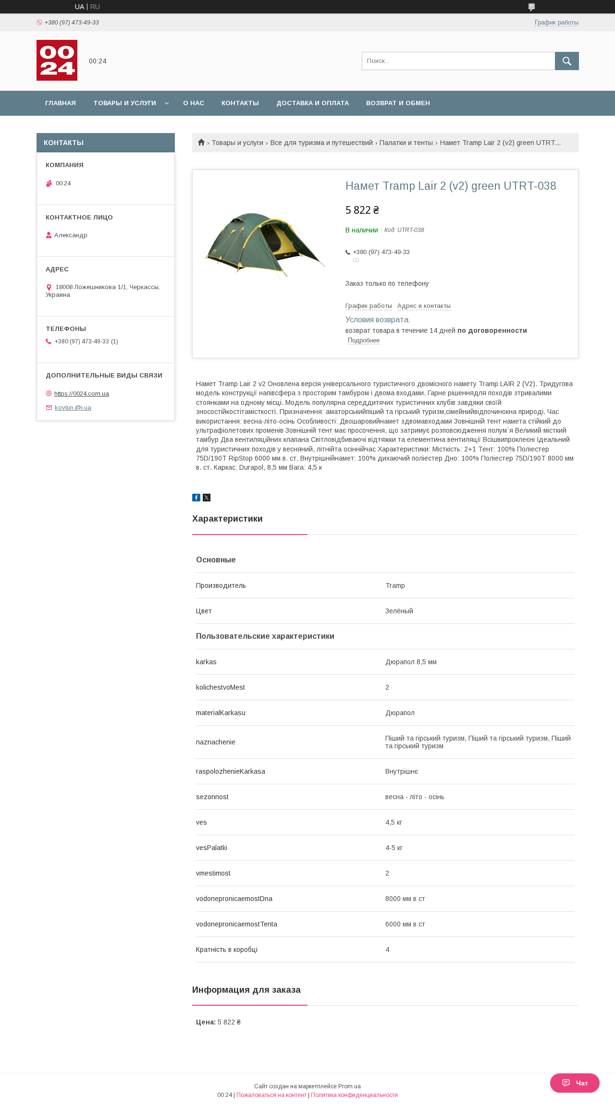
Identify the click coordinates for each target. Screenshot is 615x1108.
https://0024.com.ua (81, 393)
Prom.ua (349, 1086)
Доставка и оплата (312, 103)
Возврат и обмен (398, 103)
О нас (193, 103)
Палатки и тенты (406, 142)
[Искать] (567, 61)
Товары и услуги (124, 103)
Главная (60, 103)
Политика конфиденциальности (354, 1095)
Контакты (240, 103)
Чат (582, 1083)
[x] (206, 499)
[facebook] (196, 499)
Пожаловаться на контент (271, 1095)
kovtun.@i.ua (73, 407)
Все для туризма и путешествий (322, 142)
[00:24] (57, 78)
